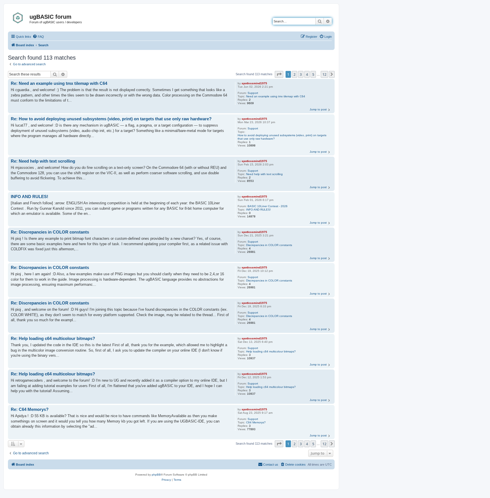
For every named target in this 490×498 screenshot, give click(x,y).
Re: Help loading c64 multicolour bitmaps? (53, 338)
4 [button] (307, 74)
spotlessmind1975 (254, 83)
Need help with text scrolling (264, 174)
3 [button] (301, 74)
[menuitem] (38, 36)
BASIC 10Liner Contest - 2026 (268, 206)
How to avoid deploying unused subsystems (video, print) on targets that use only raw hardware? (282, 137)
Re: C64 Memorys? (29, 409)
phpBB (156, 474)
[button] (279, 74)
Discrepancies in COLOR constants (269, 245)
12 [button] (324, 74)
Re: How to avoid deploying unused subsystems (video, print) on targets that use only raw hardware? (111, 118)
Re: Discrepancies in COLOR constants (50, 232)
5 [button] (313, 74)
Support (253, 92)
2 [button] (294, 74)
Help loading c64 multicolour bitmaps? (271, 351)
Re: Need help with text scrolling (43, 161)
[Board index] (19, 17)
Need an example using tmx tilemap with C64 (275, 96)
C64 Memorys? (256, 422)
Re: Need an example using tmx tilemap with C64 (59, 83)
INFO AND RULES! (258, 209)
